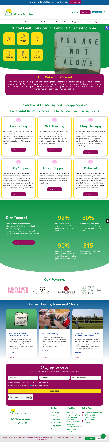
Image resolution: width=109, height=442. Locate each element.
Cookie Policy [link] (71, 424)
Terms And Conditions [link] (74, 427)
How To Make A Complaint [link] (71, 418)
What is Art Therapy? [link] (50, 333)
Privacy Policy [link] (71, 429)
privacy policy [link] (43, 439)
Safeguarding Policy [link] (73, 415)
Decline (101, 438)
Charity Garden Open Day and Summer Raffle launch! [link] (87, 334)
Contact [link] (69, 432)
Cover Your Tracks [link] (72, 422)
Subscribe (54, 391)
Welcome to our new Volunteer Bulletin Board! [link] (19, 334)
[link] (107, 28)
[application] (33, 22)
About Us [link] (69, 412)
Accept (90, 438)
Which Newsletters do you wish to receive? (28, 382)
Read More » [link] (12, 352)
